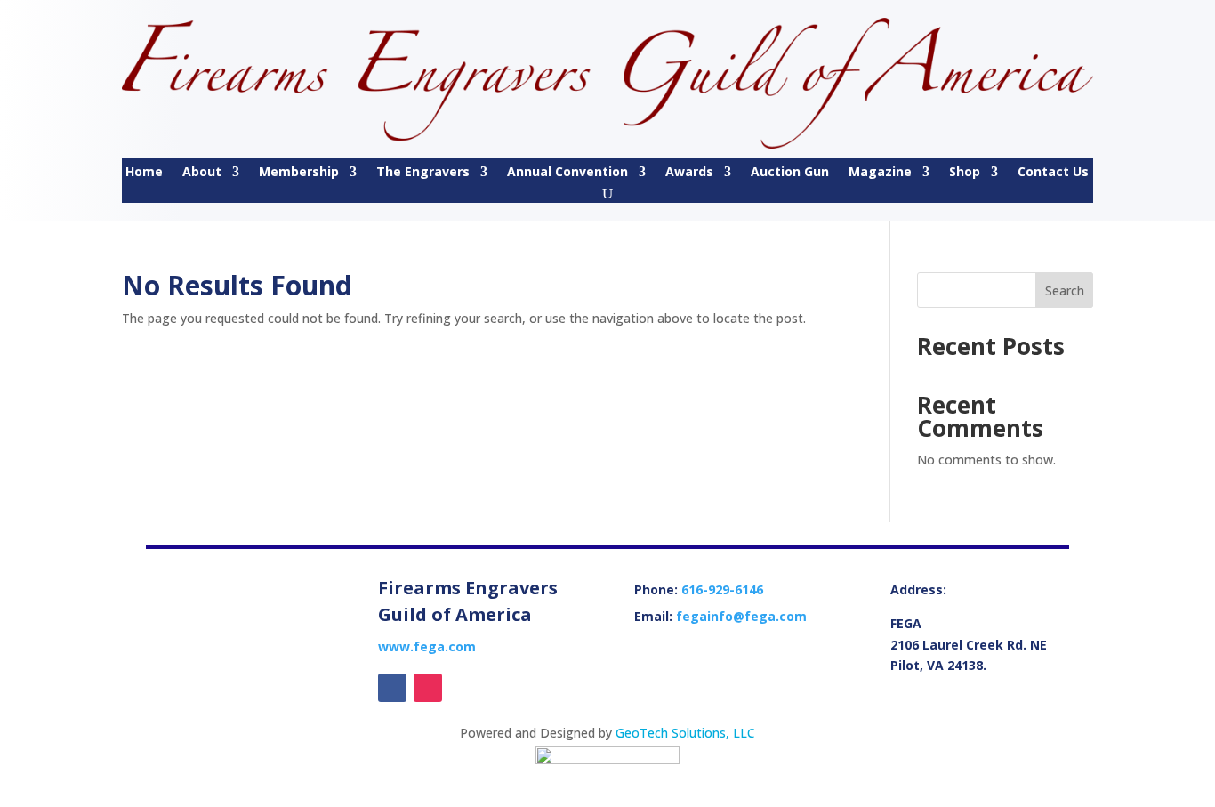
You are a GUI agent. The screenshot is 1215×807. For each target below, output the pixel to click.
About (201, 172)
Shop (964, 172)
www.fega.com (427, 646)
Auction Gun (790, 172)
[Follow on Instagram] (428, 688)
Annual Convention (567, 172)
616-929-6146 (722, 589)
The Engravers (423, 172)
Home (144, 172)
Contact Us (1053, 172)
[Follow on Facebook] (392, 688)
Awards (689, 172)
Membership (299, 172)
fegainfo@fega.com (741, 616)
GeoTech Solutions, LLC (685, 732)
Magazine (880, 172)
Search (1064, 290)
